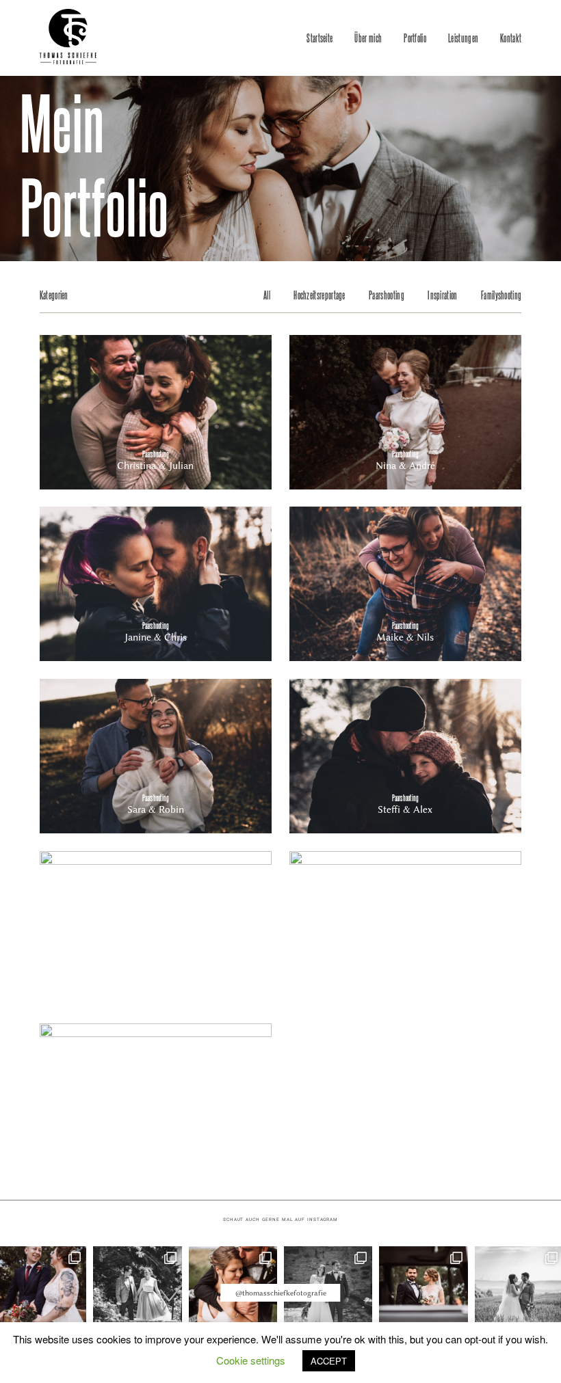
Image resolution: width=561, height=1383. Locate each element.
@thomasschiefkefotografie (280, 1293)
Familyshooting (501, 294)
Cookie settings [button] (250, 1360)
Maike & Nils (405, 584)
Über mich (368, 37)
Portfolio (415, 37)
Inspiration (442, 294)
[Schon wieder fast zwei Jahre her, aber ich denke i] (423, 1290)
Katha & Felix (155, 928)
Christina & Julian (155, 412)
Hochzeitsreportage (319, 294)
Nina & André (405, 412)
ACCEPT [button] (329, 1360)
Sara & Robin (155, 756)
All (266, 294)
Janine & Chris (155, 584)
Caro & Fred (405, 928)
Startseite (319, 37)
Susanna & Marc (155, 1101)
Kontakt (510, 37)
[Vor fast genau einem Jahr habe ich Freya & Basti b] (137, 1290)
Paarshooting (386, 294)
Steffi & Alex (405, 756)
